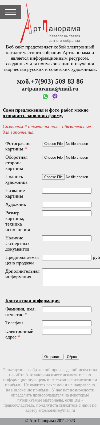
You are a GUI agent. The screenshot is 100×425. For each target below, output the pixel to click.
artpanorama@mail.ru (56, 410)
